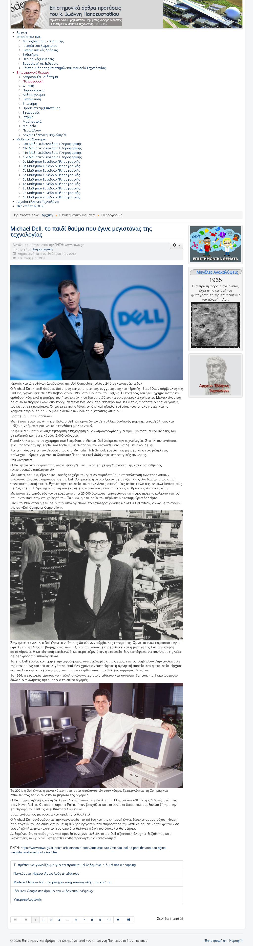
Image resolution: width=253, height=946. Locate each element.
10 (108, 919)
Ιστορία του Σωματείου (40, 45)
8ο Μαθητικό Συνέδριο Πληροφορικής (51, 166)
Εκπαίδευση (32, 99)
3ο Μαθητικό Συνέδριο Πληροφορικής (51, 188)
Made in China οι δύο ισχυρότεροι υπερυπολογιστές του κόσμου (62, 882)
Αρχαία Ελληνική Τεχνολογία (44, 134)
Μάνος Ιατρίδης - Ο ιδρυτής (43, 41)
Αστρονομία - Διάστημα (40, 77)
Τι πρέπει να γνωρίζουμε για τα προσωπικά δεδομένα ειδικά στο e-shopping (75, 864)
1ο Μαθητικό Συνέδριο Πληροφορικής (51, 197)
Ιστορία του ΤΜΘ (29, 36)
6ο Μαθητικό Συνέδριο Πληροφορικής (51, 175)
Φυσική (28, 85)
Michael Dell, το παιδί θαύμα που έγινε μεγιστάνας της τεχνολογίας (81, 231)
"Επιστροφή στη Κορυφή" (223, 940)
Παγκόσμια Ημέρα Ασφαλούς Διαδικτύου (46, 873)
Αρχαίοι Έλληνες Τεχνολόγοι (38, 201)
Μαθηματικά (32, 121)
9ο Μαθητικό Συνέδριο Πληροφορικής (51, 161)
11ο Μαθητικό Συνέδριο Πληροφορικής (52, 152)
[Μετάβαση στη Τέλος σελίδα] (129, 919)
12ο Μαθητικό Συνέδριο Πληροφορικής (52, 148)
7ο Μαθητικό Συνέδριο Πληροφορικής (51, 170)
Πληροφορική (33, 81)
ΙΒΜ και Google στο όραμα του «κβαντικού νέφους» (54, 890)
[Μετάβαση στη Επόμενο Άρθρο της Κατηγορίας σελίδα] (119, 919)
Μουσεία (29, 126)
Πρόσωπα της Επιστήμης (41, 108)
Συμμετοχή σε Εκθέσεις (40, 63)
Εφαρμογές (31, 112)
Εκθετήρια (30, 54)
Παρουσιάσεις (33, 90)
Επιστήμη (30, 103)
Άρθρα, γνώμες (34, 94)
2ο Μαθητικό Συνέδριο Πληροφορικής (51, 192)
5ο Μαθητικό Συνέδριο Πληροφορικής (51, 179)
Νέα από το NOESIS (31, 206)
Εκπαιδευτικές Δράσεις (40, 50)
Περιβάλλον (32, 130)
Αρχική (22, 32)
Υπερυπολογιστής (28, 899)
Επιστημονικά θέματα (33, 72)
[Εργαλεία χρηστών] (176, 245)
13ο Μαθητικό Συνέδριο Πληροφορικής (52, 143)
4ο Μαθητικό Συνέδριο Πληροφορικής (51, 184)
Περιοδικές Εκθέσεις (38, 59)
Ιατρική (28, 117)
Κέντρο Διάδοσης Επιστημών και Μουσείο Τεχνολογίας (64, 68)
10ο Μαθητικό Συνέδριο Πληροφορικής (52, 157)
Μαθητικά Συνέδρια (31, 139)
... (67, 919)
